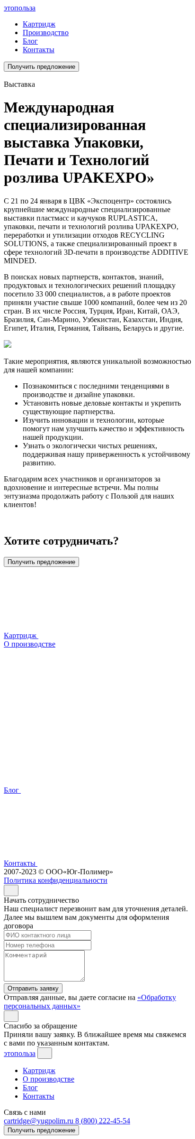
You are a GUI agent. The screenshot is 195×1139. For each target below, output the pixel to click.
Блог (30, 41)
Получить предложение (41, 66)
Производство (46, 32)
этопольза (19, 8)
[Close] (11, 890)
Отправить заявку (33, 988)
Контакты (38, 50)
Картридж (39, 24)
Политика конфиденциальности (55, 880)
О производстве (48, 1079)
